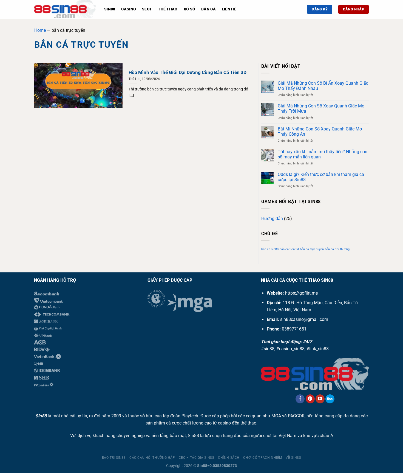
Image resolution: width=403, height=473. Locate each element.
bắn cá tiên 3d (289, 249)
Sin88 (109, 9)
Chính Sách (229, 458)
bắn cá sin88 (270, 249)
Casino (128, 9)
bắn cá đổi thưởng (337, 249)
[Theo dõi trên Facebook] (300, 399)
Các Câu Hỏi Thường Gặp (152, 458)
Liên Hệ (229, 9)
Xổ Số (189, 9)
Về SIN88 (293, 458)
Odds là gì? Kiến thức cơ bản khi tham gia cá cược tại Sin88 (321, 177)
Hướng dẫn (272, 218)
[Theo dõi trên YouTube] (320, 399)
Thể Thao (167, 9)
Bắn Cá (208, 9)
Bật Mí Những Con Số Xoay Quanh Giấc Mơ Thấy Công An (320, 131)
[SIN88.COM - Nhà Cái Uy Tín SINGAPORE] (65, 9)
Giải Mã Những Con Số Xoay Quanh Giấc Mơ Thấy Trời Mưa (321, 108)
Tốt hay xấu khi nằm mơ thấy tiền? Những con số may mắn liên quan (322, 154)
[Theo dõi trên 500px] (329, 399)
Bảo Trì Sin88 (114, 458)
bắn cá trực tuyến (312, 249)
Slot (147, 9)
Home (40, 30)
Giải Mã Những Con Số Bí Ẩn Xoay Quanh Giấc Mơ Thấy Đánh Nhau (323, 86)
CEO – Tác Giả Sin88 (196, 458)
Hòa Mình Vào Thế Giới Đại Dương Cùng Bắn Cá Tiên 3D (187, 72)
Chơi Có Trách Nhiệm (262, 458)
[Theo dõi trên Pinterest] (310, 399)
